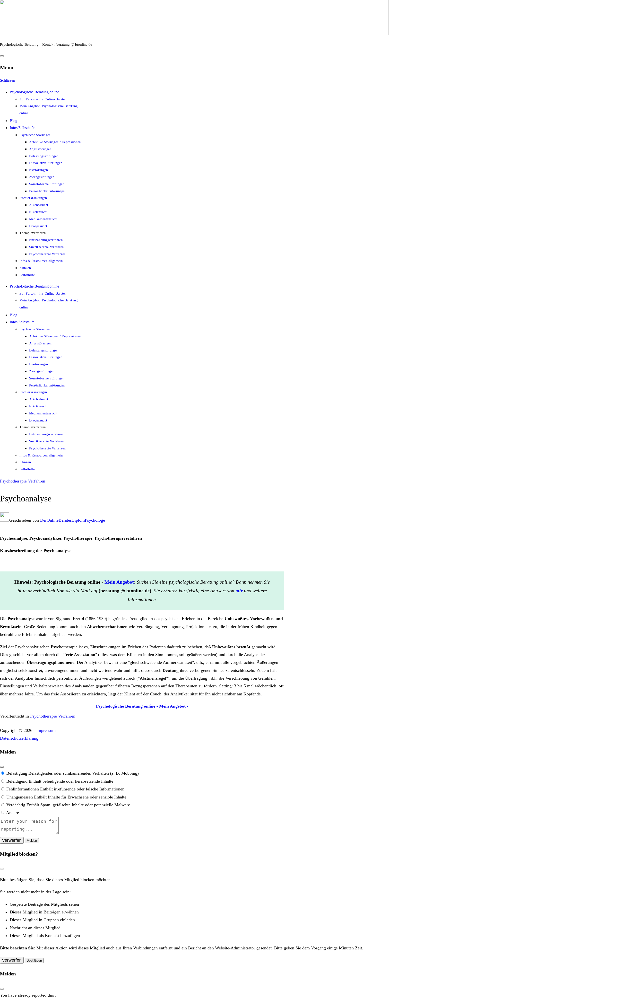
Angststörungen (40, 149)
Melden (32, 840)
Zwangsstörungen (41, 177)
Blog (13, 121)
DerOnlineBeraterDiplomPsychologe (72, 520)
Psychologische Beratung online (34, 92)
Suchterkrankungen (33, 198)
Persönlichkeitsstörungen (47, 191)
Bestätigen (34, 960)
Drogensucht (38, 226)
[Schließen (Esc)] (2, 767)
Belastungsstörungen (43, 156)
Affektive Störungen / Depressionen (55, 142)
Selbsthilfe (27, 275)
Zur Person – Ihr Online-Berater (42, 99)
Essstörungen (38, 170)
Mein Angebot (119, 582)
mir (239, 590)
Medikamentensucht (43, 219)
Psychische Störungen (35, 135)
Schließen (7, 80)
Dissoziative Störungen (45, 163)
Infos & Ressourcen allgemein (41, 261)
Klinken (25, 268)
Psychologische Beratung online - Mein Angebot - (142, 706)
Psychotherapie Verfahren (47, 254)
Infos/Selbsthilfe (22, 128)
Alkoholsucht (38, 205)
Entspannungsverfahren (46, 240)
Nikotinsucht (38, 212)
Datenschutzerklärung (19, 738)
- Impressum (45, 730)
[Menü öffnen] (2, 56)
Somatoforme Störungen (46, 184)
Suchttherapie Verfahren (46, 247)
